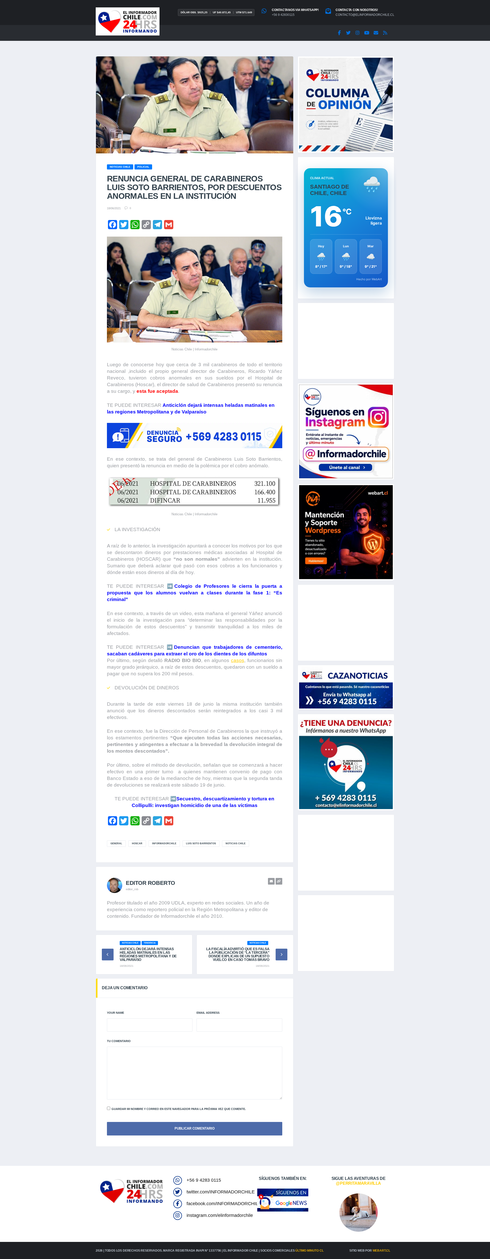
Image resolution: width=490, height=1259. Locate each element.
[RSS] (385, 33)
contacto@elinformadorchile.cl (365, 15)
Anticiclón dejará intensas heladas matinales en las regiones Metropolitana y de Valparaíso (148, 954)
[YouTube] (367, 33)
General (116, 843)
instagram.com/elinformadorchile (220, 1215)
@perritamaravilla (358, 1183)
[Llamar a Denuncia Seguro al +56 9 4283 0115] (194, 435)
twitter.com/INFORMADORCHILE (221, 1191)
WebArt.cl (381, 1250)
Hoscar (137, 843)
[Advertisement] (346, 341)
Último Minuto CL (309, 1250)
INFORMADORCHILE (164, 843)
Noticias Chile (236, 843)
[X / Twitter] (348, 33)
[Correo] (376, 33)
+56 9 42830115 (283, 15)
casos (237, 660)
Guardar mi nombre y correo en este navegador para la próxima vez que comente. (179, 1108)
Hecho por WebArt (369, 279)
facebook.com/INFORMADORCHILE (224, 1203)
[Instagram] (357, 33)
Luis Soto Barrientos (201, 843)
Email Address (208, 1012)
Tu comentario (119, 1041)
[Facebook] (339, 33)
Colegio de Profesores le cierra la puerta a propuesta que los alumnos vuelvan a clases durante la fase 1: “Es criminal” (194, 592)
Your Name (115, 1012)
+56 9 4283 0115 (204, 1180)
